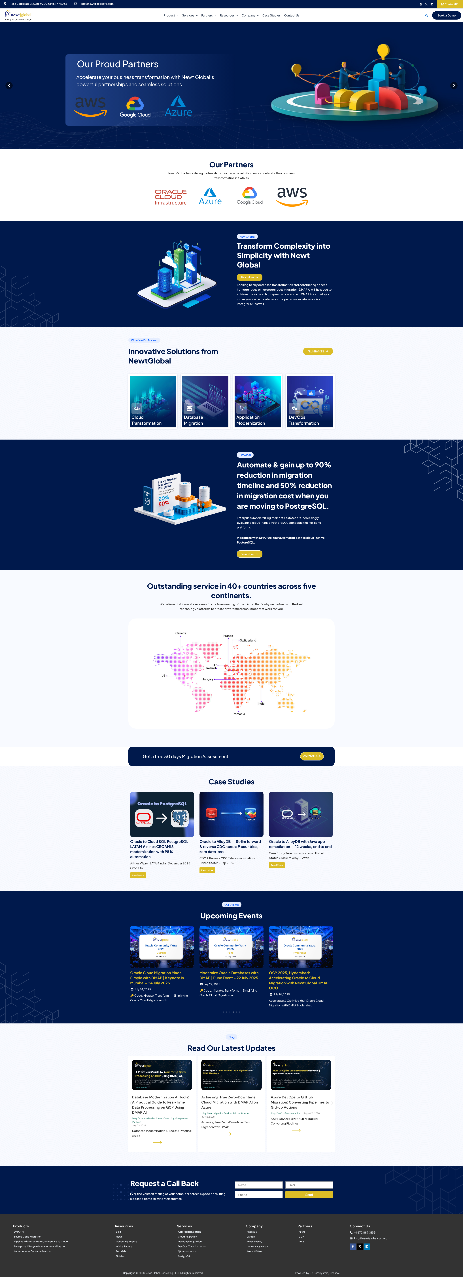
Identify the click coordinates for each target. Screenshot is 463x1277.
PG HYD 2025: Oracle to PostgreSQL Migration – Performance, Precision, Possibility (229, 977)
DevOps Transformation (192, 1246)
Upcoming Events (126, 1241)
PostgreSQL (185, 1256)
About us (252, 1231)
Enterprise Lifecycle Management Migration (40, 1246)
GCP (301, 1236)
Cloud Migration (187, 1236)
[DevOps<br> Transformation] (294, 408)
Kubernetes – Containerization (32, 1251)
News (119, 1236)
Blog (118, 1231)
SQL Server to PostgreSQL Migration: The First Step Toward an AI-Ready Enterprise (298, 1102)
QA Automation (187, 1251)
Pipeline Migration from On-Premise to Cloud (41, 1241)
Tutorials (121, 1251)
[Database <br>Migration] (189, 408)
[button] (426, 15)
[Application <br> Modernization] (241, 408)
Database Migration (190, 1241)
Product (169, 15)
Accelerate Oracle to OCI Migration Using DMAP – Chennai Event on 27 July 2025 (300, 977)
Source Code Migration (27, 1236)
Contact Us (291, 15)
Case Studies (271, 15)
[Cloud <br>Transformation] (136, 408)
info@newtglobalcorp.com (97, 3)
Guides (120, 1256)
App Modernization (189, 1231)
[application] (177, 15)
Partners (207, 15)
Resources (227, 15)
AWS (301, 1241)
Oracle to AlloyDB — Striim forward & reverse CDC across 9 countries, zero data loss (299, 846)
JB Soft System (319, 1272)
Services (188, 15)
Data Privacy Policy (257, 1246)
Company (248, 15)
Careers (251, 1236)
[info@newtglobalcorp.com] (75, 3)
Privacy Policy (254, 1241)
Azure (302, 1231)
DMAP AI (19, 1231)
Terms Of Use (254, 1251)
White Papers (124, 1246)
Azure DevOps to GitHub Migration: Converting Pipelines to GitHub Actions (161, 1102)
